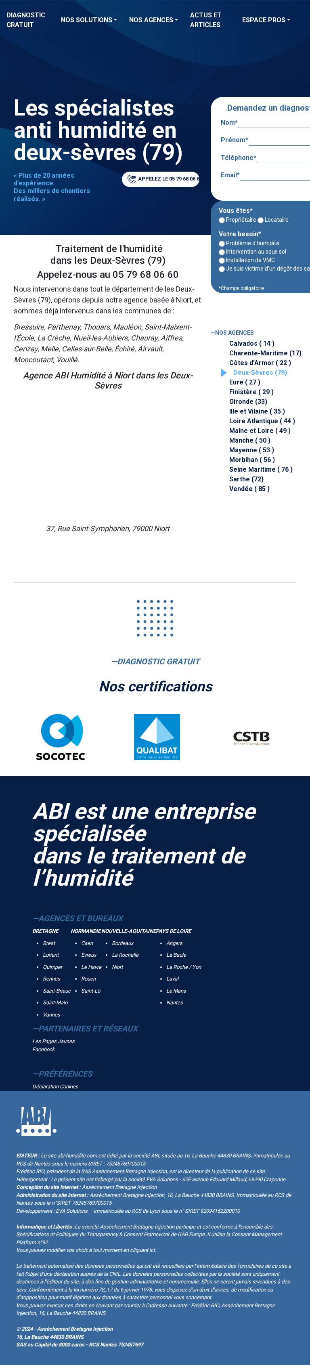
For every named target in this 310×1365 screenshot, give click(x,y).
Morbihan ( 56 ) (252, 460)
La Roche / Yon (183, 967)
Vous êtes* (236, 210)
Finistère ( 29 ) (251, 392)
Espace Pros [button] (263, 20)
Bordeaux (122, 943)
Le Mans (176, 991)
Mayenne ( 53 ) (251, 450)
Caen (87, 943)
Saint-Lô (90, 991)
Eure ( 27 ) (244, 382)
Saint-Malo (55, 1003)
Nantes (174, 1003)
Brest (49, 943)
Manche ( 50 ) (249, 440)
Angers (174, 943)
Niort (117, 967)
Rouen (88, 979)
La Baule (176, 955)
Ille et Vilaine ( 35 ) (257, 411)
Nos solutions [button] (86, 20)
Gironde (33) (248, 401)
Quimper (52, 967)
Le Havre (91, 967)
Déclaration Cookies (55, 1087)
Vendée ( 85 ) (249, 489)
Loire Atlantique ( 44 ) (262, 421)
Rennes (51, 979)
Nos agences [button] (151, 20)
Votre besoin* (240, 234)
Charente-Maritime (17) (265, 353)
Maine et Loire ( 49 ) (260, 431)
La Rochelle (125, 955)
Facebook (43, 1049)
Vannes (51, 1015)
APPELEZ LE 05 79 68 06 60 (168, 179)
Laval (172, 979)
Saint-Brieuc (57, 991)
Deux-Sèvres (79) (260, 372)
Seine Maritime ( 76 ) (261, 469)
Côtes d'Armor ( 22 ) (260, 363)
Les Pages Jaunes (53, 1041)
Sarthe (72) (246, 479)
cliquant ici (142, 1250)
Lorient (51, 955)
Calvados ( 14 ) (251, 343)
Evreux (88, 955)
